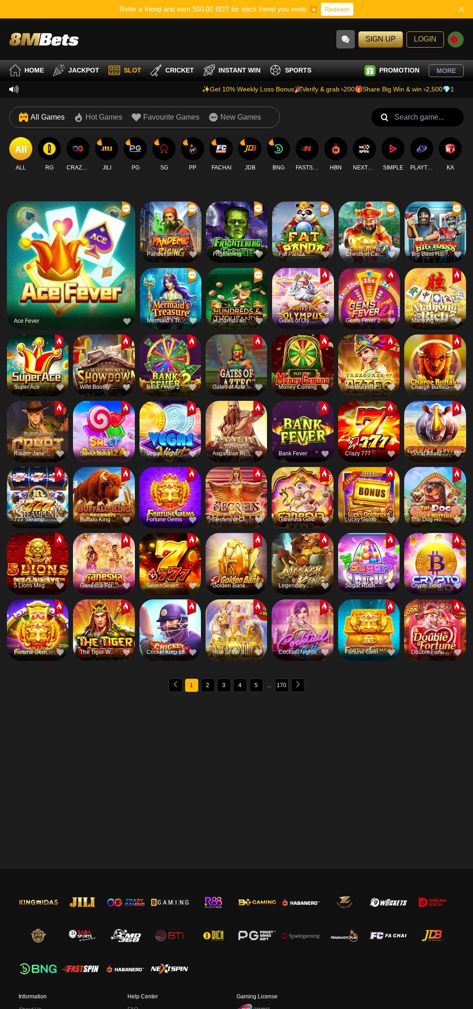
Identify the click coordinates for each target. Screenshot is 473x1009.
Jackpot (83, 70)
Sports (298, 70)
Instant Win (239, 70)
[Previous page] (175, 685)
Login (425, 39)
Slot (132, 70)
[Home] (44, 39)
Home (34, 70)
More (446, 70)
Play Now (71, 269)
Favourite (71, 248)
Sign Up (380, 39)
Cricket (179, 70)
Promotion (399, 70)
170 (281, 685)
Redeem (337, 9)
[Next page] (298, 685)
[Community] (345, 39)
